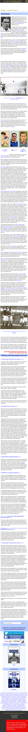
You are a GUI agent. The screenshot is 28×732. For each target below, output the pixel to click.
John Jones (3, 258)
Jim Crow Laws (5, 709)
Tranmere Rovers (19, 23)
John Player (4, 150)
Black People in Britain (5, 696)
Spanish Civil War (12, 700)
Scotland (9, 69)
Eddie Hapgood (4, 191)
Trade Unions (17, 702)
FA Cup (20, 154)
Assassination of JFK (23, 694)
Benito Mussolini (12, 709)
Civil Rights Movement (21, 700)
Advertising (14, 716)
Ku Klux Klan (3, 707)
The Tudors (18, 693)
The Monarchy (14, 696)
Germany (7, 699)
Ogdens (12, 150)
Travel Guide (14, 704)
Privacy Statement (14, 715)
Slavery (9, 701)
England (18, 65)
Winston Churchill (5, 705)
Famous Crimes (24, 695)
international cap (7, 65)
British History (24, 693)
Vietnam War (3, 694)
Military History (9, 694)
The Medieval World (14, 699)
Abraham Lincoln (9, 710)
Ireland (15, 342)
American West (17, 695)
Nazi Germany (22, 699)
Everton (2, 33)
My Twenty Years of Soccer (15, 359)
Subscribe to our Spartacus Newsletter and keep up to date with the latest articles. (14, 628)
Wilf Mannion (5, 472)
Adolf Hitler (17, 707)
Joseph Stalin (23, 707)
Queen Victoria (14, 706)
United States (23, 696)
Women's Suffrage (21, 701)
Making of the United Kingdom (19, 698)
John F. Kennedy (13, 705)
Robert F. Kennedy (6, 706)
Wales (25, 65)
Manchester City (4, 157)
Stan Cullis (3, 231)
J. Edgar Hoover (21, 706)
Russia (3, 699)
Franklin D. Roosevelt (21, 709)
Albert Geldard (14, 246)
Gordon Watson (13, 217)
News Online (14, 717)
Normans (11, 695)
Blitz (19, 696)
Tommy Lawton (20, 204)
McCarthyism (4, 701)
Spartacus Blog (21, 704)
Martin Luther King (10, 707)
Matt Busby (3, 167)
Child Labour (14, 701)
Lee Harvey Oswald (17, 710)
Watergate (16, 694)
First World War (3, 693)
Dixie (14, 665)
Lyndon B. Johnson (21, 705)
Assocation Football (4, 695)
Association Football (12, 472)
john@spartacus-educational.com (18, 351)
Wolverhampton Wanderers (7, 227)
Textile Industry (24, 702)
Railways (11, 702)
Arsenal (18, 35)
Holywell (23, 48)
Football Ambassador (13, 456)
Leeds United (18, 252)
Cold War (3, 698)
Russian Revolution (7, 704)
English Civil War (9, 698)
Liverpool (8, 341)
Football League (17, 29)
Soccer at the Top (11, 406)
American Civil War (4, 700)
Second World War (11, 693)
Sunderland (18, 98)
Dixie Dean (5, 259)
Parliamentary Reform (4, 702)
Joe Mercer (10, 239)
